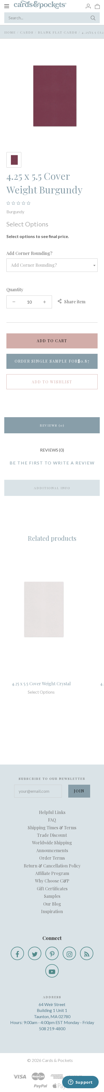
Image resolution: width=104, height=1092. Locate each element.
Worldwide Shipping (52, 842)
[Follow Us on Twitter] (34, 953)
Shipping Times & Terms (52, 827)
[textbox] (52, 265)
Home (10, 32)
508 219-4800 (52, 1028)
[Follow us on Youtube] (52, 971)
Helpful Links (52, 812)
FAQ (52, 820)
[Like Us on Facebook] (17, 953)
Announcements (52, 850)
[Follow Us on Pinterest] (52, 953)
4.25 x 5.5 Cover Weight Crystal (41, 683)
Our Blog (52, 904)
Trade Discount (52, 835)
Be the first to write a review (52, 462)
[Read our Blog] (86, 953)
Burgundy (15, 211)
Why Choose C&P (52, 881)
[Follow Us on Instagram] (69, 953)
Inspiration (52, 911)
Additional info (52, 488)
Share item (74, 301)
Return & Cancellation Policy (52, 865)
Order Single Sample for (52, 361)
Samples (52, 896)
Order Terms (52, 858)
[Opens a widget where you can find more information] (80, 1082)
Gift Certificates (52, 888)
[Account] (88, 6)
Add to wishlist (52, 381)
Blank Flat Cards (57, 32)
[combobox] (52, 265)
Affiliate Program (52, 873)
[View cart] (97, 6)
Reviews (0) (52, 425)
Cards (27, 32)
